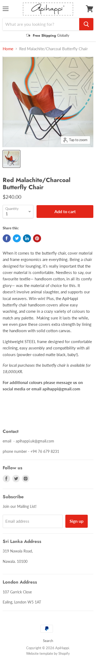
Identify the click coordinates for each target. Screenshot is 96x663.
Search (48, 641)
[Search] (86, 24)
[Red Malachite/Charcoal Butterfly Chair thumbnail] (11, 158)
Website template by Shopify (48, 653)
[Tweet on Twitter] (17, 238)
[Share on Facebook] (7, 238)
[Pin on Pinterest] (37, 238)
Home (8, 49)
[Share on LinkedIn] (27, 238)
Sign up (76, 520)
